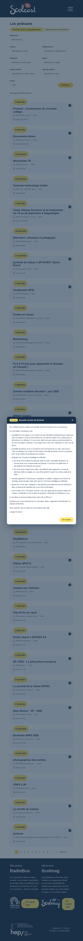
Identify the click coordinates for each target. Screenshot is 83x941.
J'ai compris (66, 519)
